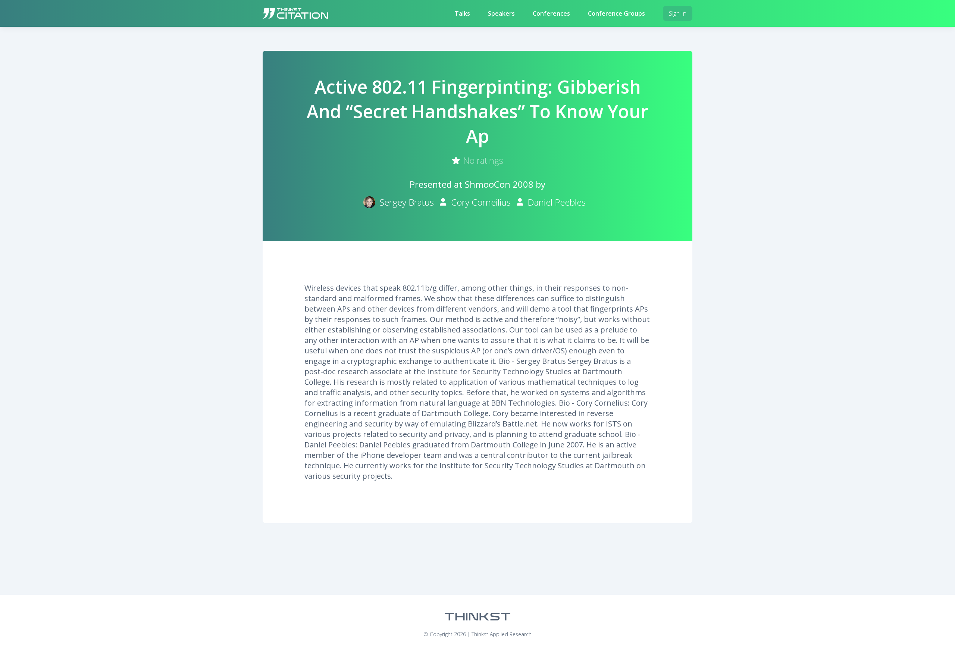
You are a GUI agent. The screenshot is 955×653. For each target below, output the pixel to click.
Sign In (677, 13)
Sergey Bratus (407, 202)
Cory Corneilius (481, 202)
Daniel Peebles (556, 202)
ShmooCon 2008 (499, 184)
